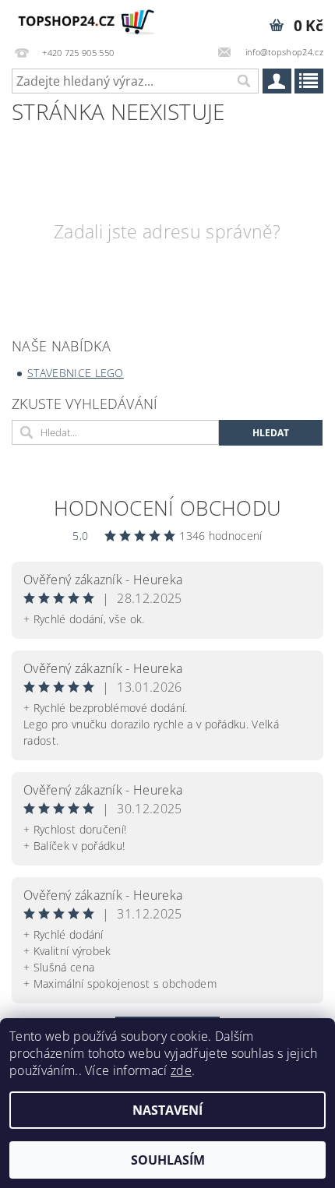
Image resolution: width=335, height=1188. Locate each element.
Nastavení (167, 1110)
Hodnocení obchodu (167, 508)
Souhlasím (168, 1160)
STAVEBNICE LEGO (75, 372)
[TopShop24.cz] (84, 20)
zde (181, 1070)
